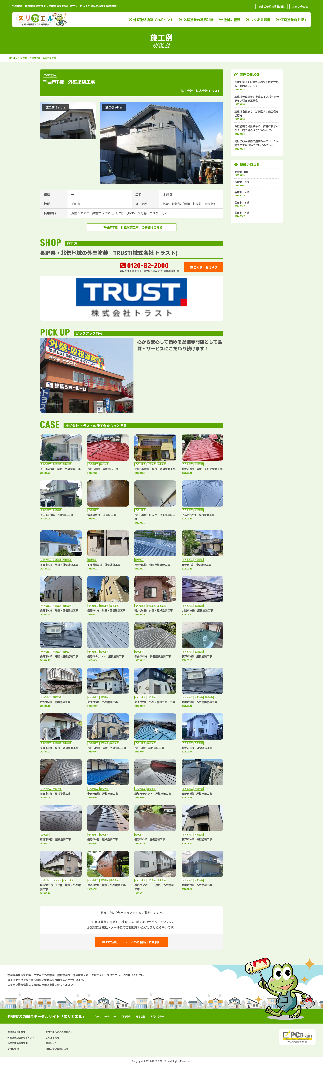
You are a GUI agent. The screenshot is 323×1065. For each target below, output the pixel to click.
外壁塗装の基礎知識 (198, 19)
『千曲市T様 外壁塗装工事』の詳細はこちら (132, 227)
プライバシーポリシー (104, 1016)
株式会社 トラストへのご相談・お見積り (133, 942)
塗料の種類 (232, 19)
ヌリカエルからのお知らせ (59, 1031)
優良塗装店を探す (293, 19)
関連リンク (51, 1043)
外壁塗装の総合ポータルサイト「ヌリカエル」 (46, 1016)
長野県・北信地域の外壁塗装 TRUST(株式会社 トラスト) (109, 252)
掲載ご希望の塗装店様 (271, 6)
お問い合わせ (300, 6)
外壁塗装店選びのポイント (153, 19)
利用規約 (125, 1016)
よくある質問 (260, 19)
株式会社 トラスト (208, 91)
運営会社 (140, 1016)
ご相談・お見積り (205, 267)
